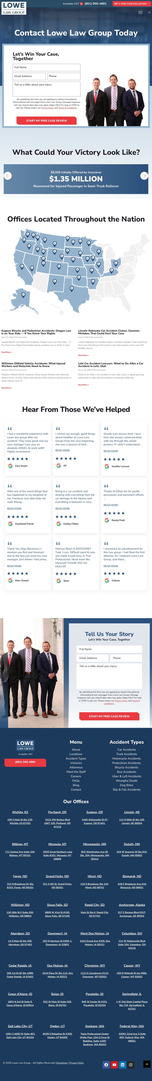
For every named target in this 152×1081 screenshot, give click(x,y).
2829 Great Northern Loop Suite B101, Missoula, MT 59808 (57, 855)
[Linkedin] (122, 1065)
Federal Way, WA (132, 1026)
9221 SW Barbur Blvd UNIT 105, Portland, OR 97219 (57, 823)
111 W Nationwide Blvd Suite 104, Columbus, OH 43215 (132, 944)
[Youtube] (114, 1065)
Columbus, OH (132, 933)
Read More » (6, 352)
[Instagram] (130, 1065)
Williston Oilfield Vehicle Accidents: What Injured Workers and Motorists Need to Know (33, 365)
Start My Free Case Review (46, 120)
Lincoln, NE (132, 812)
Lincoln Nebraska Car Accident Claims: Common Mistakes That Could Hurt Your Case (109, 332)
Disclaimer (62, 1063)
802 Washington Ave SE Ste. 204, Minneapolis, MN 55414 (94, 855)
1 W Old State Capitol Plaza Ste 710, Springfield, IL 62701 (132, 1005)
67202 (27, 823)
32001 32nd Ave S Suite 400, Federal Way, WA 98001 (132, 1037)
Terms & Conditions (67, 107)
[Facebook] (106, 1065)
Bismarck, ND (132, 876)
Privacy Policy (47, 107)
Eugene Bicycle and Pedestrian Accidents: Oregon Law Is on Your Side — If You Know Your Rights (36, 332)
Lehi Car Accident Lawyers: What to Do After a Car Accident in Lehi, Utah (110, 365)
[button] (8, 176)
